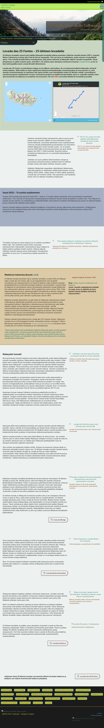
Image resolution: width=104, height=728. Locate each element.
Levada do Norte (7, 698)
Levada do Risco (59, 643)
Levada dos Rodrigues (52, 698)
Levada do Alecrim (22, 694)
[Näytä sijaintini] (7, 118)
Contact (99, 713)
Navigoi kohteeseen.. (93, 120)
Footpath (48, 703)
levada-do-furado (33, 690)
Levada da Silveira (7, 694)
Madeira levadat (7, 38)
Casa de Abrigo (60, 520)
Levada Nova (82, 698)
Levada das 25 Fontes (89, 29)
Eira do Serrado (19, 690)
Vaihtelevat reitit (26, 38)
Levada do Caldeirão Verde (63, 694)
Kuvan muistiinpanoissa (42, 323)
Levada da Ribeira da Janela (64, 690)
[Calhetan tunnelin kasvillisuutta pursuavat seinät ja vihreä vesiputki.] (85, 355)
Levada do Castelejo (81, 694)
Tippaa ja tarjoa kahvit (94, 1)
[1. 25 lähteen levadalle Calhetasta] (84, 274)
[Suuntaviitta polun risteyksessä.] (85, 624)
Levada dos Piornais (35, 698)
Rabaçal (17, 38)
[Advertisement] (15, 146)
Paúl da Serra (38, 703)
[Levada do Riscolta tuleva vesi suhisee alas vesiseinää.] (85, 425)
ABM (35, 275)
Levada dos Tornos (69, 698)
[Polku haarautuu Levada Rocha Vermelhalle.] (85, 540)
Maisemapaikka (25, 703)
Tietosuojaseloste (96, 715)
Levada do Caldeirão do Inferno (41, 694)
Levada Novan (85, 62)
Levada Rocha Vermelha (56, 573)
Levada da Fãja (47, 690)
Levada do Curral (97, 694)
